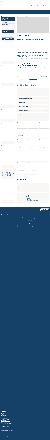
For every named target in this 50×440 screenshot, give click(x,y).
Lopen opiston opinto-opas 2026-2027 (8, 31)
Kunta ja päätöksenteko (35, 10)
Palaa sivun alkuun (44, 209)
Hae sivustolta (46, 5)
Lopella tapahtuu (30, 223)
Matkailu (3, 12)
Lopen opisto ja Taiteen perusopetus (17, 16)
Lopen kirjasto (30, 222)
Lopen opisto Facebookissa (44, 76)
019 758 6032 (28, 198)
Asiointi (29, 216)
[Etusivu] (1, 16)
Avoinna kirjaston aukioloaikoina (5, 421)
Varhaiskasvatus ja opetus (18, 10)
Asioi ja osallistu (34, 5)
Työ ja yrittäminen (42, 10)
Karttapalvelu (30, 220)
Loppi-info (29, 225)
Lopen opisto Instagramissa (22, 79)
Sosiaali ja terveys (11, 10)
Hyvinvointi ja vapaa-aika (27, 10)
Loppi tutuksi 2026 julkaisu (31, 226)
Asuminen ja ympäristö (4, 10)
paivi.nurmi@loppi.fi (29, 199)
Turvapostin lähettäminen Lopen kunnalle (7, 430)
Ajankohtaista (40, 5)
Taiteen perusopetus (5, 24)
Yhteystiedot (28, 5)
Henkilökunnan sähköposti (5, 426)
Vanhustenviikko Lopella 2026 (8, 39)
